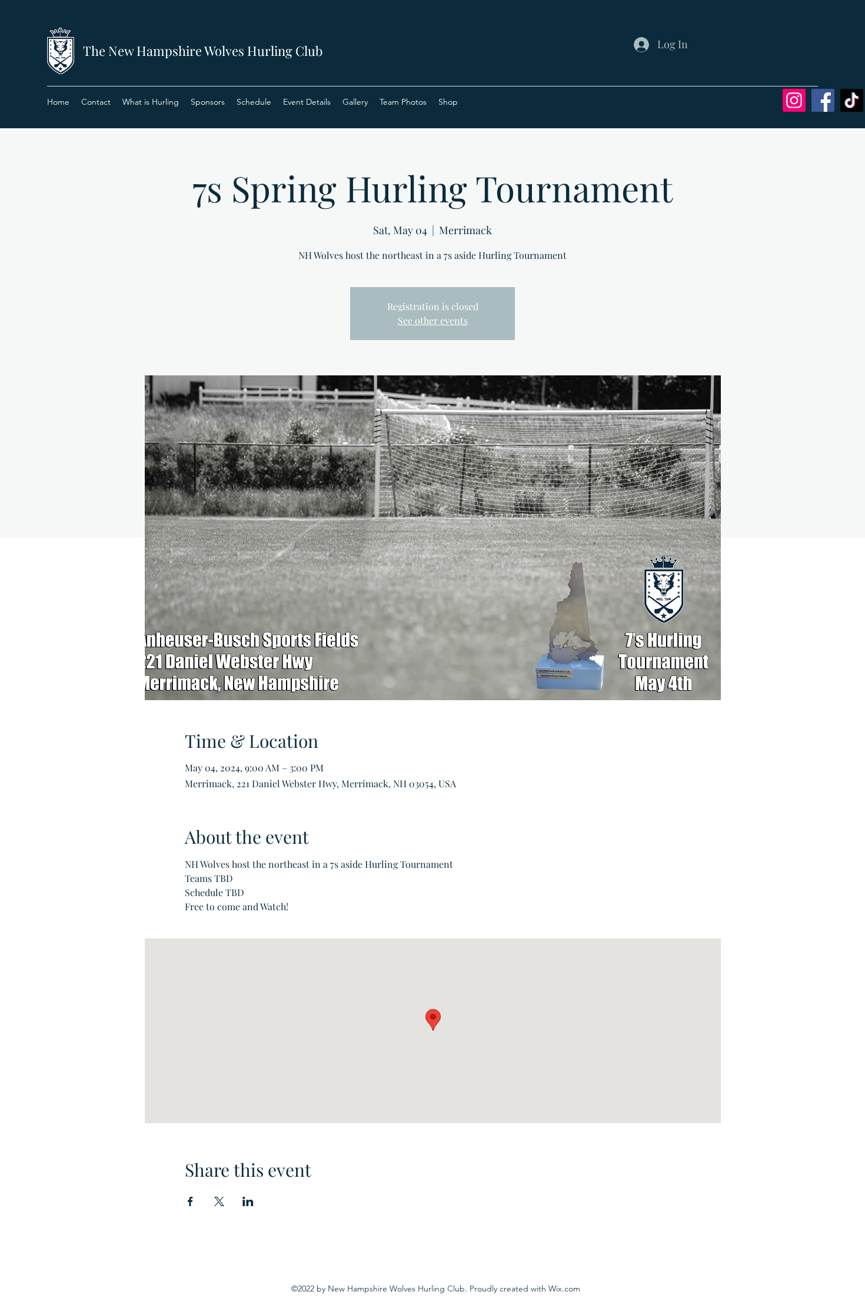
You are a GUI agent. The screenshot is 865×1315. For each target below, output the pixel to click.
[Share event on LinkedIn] (248, 1201)
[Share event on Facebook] (190, 1201)
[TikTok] (851, 100)
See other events (433, 320)
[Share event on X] (219, 1201)
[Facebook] (822, 100)
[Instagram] (794, 100)
